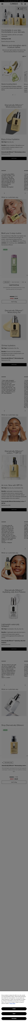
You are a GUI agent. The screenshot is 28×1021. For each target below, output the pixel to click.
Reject (14, 1013)
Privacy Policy (12, 1003)
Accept (14, 1008)
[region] (14, 1006)
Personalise (14, 1018)
